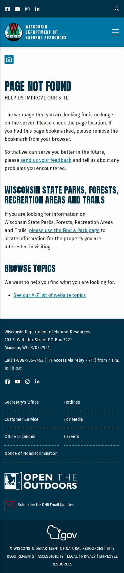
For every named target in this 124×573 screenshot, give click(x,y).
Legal (72, 556)
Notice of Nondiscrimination (31, 453)
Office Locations (20, 436)
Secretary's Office (22, 402)
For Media (73, 419)
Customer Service (22, 419)
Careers (71, 436)
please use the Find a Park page (64, 230)
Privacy (88, 556)
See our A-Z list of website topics (50, 295)
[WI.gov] (62, 533)
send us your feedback (45, 160)
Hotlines (72, 402)
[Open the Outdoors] (41, 482)
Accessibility (51, 556)
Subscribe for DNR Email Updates (46, 504)
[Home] (35, 32)
